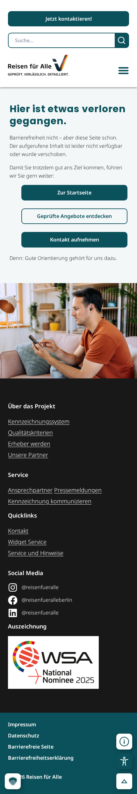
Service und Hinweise (35, 553)
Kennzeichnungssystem (38, 421)
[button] (123, 70)
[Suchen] (122, 40)
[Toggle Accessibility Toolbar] (124, 761)
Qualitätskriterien (30, 432)
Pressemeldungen (78, 490)
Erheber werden (29, 443)
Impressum (22, 724)
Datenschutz (23, 735)
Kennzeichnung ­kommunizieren (49, 501)
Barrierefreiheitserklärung (41, 757)
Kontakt (18, 530)
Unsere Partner (28, 454)
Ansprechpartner (30, 490)
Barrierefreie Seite (31, 746)
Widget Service (27, 542)
